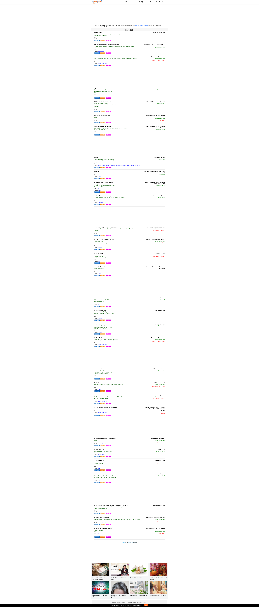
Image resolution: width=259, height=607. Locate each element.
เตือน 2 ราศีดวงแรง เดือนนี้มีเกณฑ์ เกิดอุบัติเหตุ (118, 578)
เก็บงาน (108, 40)
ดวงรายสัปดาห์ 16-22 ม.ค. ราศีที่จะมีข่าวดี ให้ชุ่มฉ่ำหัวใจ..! (100, 596)
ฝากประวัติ (124, 2)
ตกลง (146, 605)
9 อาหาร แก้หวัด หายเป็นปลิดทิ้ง (136, 578)
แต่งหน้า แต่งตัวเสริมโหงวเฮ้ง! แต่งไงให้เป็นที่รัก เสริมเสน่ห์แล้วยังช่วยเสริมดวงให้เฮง (158, 596)
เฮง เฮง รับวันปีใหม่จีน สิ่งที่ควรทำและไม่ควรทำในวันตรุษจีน (158, 578)
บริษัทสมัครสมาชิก (153, 2)
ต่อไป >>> (135, 542)
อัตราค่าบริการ (162, 2)
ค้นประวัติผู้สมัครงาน (142, 2)
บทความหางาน (132, 2)
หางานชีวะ (102, 25)
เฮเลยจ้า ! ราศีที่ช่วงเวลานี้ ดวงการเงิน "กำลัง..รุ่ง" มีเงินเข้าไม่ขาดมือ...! (99, 578)
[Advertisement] (129, 14)
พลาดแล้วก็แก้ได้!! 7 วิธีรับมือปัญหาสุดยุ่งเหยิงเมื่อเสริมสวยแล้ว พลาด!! (118, 596)
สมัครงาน (97, 40)
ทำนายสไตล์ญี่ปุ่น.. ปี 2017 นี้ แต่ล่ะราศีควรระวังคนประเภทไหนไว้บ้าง (138, 596)
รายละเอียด (102, 40)
